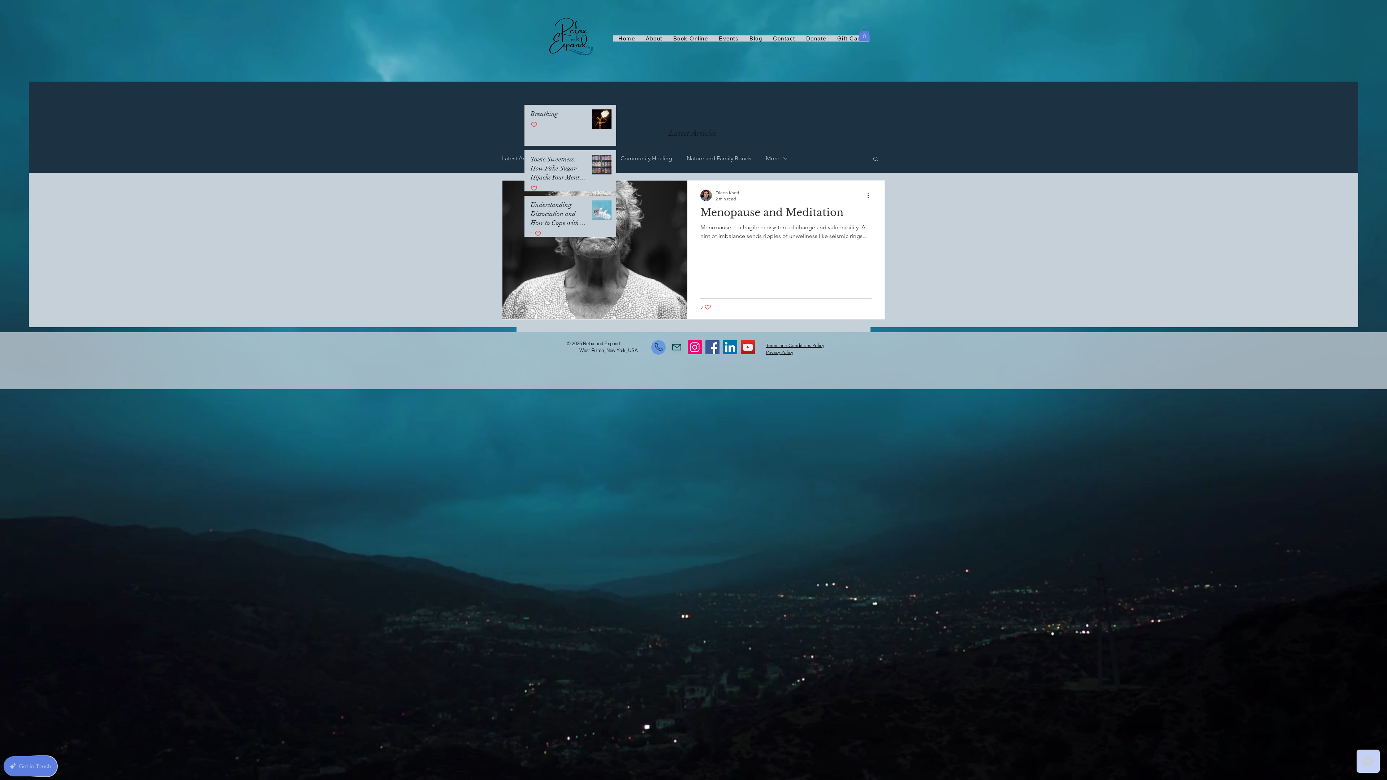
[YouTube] (748, 347)
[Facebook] (712, 347)
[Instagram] (695, 347)
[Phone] (658, 347)
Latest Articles (520, 158)
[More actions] (870, 195)
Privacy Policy (779, 352)
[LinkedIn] (730, 347)
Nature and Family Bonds (719, 158)
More (772, 158)
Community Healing (646, 158)
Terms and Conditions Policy (795, 345)
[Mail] (676, 347)
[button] (864, 33)
